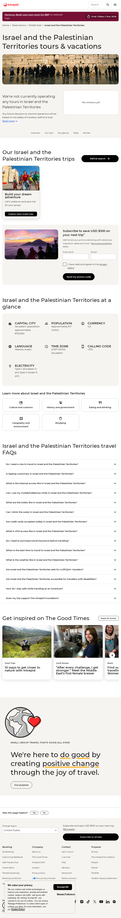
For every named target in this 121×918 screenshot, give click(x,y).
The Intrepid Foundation (103, 857)
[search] (96, 4)
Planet (94, 867)
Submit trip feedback (12, 857)
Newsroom (67, 873)
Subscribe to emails (91, 837)
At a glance (63, 133)
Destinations (19, 25)
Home (5, 25)
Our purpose (21, 785)
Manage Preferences (66, 894)
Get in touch (67, 852)
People (94, 862)
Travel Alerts (8, 867)
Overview (35, 133)
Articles (86, 133)
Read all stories (108, 618)
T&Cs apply (69, 829)
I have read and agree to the (87, 266)
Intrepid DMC (38, 862)
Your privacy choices (45, 878)
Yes (34, 813)
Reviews (66, 867)
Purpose (96, 847)
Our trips (49, 133)
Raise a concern (69, 878)
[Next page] (112, 655)
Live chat (66, 857)
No (44, 813)
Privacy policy (38, 873)
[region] (40, 897)
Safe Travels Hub (10, 862)
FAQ (64, 862)
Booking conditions (11, 878)
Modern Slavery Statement (104, 878)
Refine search (98, 158)
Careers (35, 867)
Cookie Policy (18, 909)
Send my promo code (79, 276)
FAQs (75, 133)
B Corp (94, 852)
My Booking (8, 852)
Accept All (62, 887)
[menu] (115, 4)
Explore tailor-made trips (21, 214)
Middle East (35, 25)
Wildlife (95, 873)
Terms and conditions (101, 243)
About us (36, 852)
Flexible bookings (10, 873)
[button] (21, 405)
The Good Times (39, 857)
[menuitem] (11, 4)
